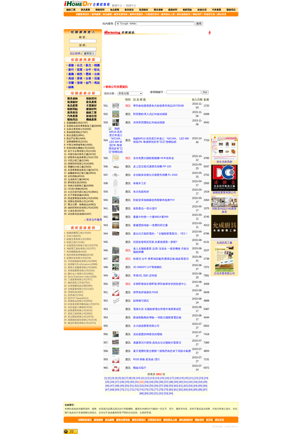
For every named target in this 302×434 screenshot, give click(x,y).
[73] (137, 389)
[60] (176, 385)
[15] (162, 378)
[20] (186, 378)
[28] (122, 382)
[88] (141, 393)
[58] (166, 385)
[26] (112, 382)
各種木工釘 (139, 183)
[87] (205, 389)
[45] (205, 382)
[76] (151, 389)
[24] (206, 378)
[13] (152, 378)
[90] (151, 393)
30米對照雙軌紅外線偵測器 (149, 122)
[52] (137, 385)
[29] (127, 382)
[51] (132, 385)
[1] (105, 378)
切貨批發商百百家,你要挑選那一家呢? (155, 242)
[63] (190, 385)
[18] (177, 378)
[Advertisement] (156, 59)
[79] (166, 389)
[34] (151, 382)
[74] (141, 389)
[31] (137, 382)
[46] (107, 385)
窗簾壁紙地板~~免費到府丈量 (150, 225)
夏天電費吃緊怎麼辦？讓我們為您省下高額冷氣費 (162, 351)
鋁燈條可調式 (141, 300)
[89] (146, 393)
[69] (117, 389)
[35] (156, 382)
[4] (116, 378)
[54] (146, 385)
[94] (171, 393)
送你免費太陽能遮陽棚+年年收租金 (153, 158)
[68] (112, 389)
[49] (122, 385)
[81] (176, 389)
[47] (112, 385)
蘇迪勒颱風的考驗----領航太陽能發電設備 (157, 317)
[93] (166, 393)
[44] (200, 382)
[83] (186, 389)
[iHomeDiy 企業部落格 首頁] (87, 5)
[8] (130, 378)
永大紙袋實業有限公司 (146, 325)
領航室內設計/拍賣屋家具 (224, 210)
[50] (127, 385)
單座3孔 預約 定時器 (145, 275)
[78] (161, 389)
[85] (195, 389)
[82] (181, 389)
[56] (156, 385)
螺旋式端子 (139, 367)
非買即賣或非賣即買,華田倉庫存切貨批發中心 (159, 284)
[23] (201, 378)
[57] (161, 385)
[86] (200, 389)
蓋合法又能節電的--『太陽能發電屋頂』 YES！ (160, 233)
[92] (161, 393)
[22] (196, 378)
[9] (133, 378)
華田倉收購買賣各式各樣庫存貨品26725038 (158, 105)
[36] (161, 382)
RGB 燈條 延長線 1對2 (146, 359)
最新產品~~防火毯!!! (145, 208)
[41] (186, 382)
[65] (200, 385)
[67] (107, 389)
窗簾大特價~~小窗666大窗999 (150, 216)
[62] (186, 385)
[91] (156, 393)
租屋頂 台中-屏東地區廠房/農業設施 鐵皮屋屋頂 (161, 258)
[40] (181, 382)
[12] (147, 378)
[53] (141, 385)
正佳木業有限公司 (224, 273)
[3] (112, 378)
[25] (107, 382)
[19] (181, 378)
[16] (167, 378)
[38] (171, 382)
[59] (171, 385)
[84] (190, 389)
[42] (190, 382)
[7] (126, 378)
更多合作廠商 (94, 219)
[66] (205, 385)
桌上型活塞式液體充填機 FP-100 (152, 166)
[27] (117, 382)
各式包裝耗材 (141, 191)
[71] (127, 389)
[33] (146, 382)
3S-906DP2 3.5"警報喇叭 (147, 267)
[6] (123, 378)
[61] (181, 385)
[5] (119, 378)
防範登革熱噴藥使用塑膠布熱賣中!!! (154, 200)
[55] (151, 385)
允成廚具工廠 (224, 242)
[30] (132, 382)
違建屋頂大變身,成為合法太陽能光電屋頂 (157, 342)
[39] (176, 382)
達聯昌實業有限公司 (224, 192)
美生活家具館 (224, 161)
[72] (132, 389)
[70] (122, 389)
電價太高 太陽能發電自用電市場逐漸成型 (157, 309)
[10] (138, 378)
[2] (109, 378)
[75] (146, 389)
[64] (195, 385)
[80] (171, 389)
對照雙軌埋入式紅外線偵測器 (150, 114)
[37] (166, 382)
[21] (191, 378)
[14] (157, 378)
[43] (195, 382)
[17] (172, 378)
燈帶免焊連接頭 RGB (145, 292)
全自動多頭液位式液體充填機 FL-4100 (155, 174)
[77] (156, 389)
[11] (143, 378)
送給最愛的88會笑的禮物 (147, 334)
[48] (117, 385)
